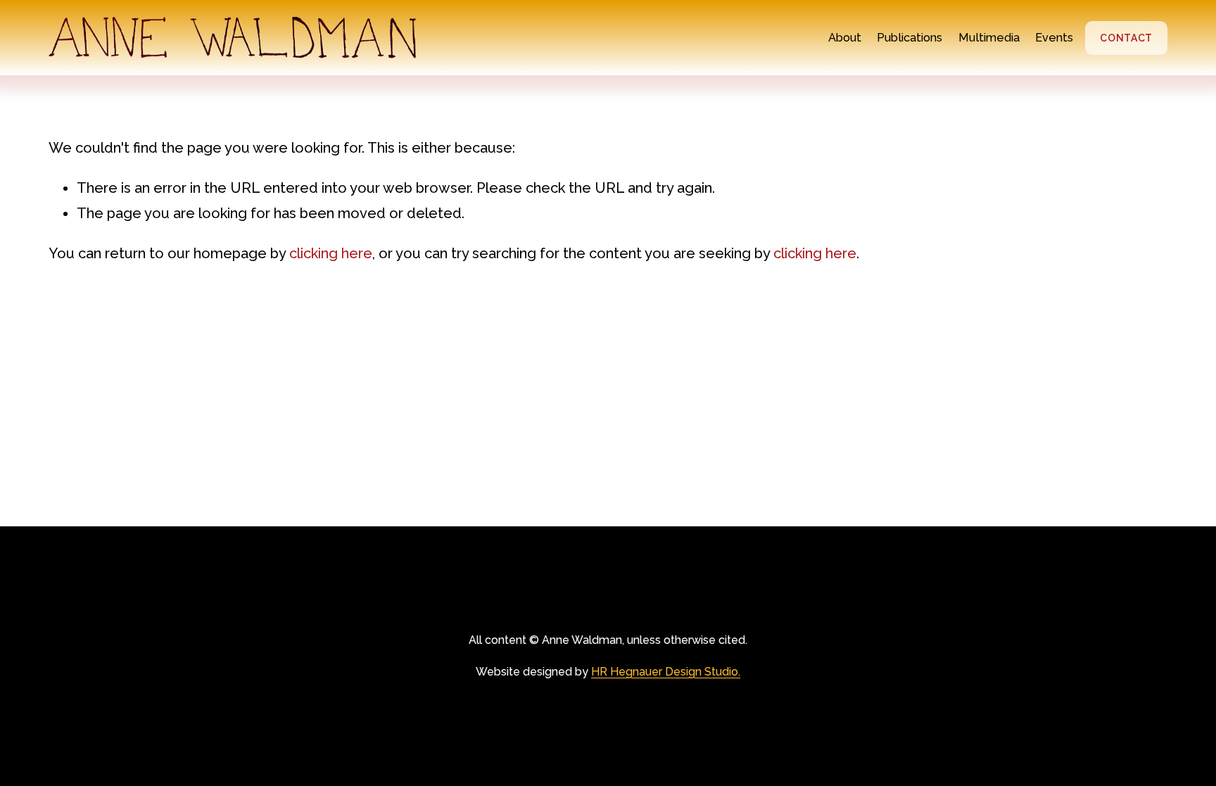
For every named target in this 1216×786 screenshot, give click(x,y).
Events (1054, 37)
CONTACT (1126, 38)
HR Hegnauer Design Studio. (665, 671)
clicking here (330, 253)
